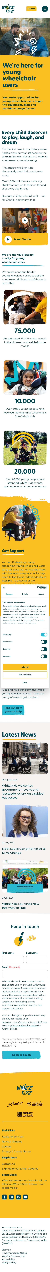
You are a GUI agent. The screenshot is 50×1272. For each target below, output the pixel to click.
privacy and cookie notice (24, 1025)
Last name (32, 953)
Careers (6, 1146)
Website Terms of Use (13, 1256)
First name (8, 953)
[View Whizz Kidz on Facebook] (4, 1197)
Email (11, 967)
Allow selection (25, 675)
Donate (31, 9)
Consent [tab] (8, 594)
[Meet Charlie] (24, 220)
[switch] (42, 641)
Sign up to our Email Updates (20, 1168)
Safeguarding (9, 1262)
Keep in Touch (21, 1054)
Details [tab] (25, 594)
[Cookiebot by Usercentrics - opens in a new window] (37, 587)
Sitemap (6, 1250)
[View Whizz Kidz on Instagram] (11, 1197)
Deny (25, 682)
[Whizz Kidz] (8, 8)
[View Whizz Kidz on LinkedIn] (18, 1197)
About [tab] (41, 594)
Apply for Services (13, 1136)
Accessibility (8, 1259)
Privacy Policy (22, 1042)
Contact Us (8, 1163)
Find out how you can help (13, 709)
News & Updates (12, 1141)
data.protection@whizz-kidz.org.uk (20, 1022)
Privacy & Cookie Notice (16, 1151)
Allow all (25, 667)
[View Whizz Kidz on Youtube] (25, 1197)
